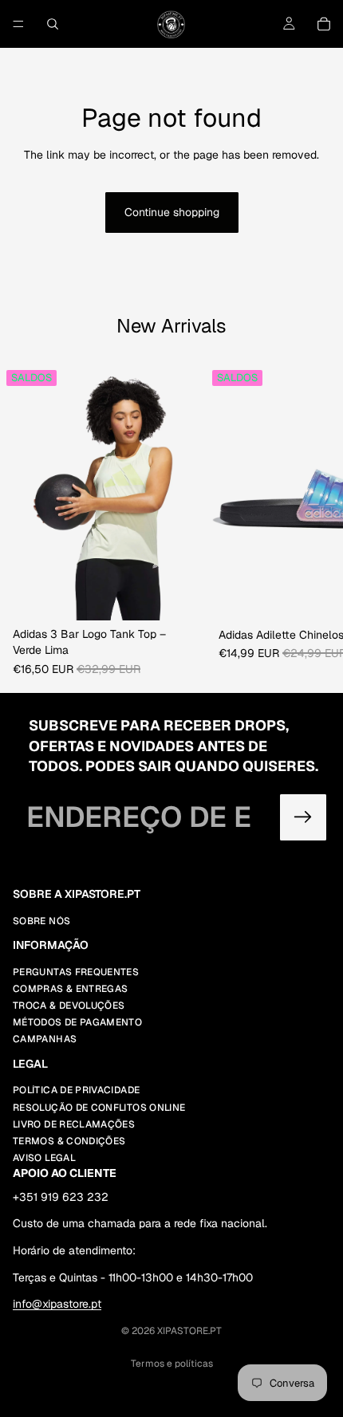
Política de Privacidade (76, 1090)
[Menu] (18, 24)
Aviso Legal (44, 1158)
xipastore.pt (189, 1331)
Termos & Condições (69, 1141)
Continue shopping (171, 212)
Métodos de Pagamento (77, 1023)
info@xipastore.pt (57, 1304)
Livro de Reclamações (74, 1124)
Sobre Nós (41, 921)
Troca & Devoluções (68, 1006)
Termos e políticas (172, 1363)
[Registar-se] (303, 817)
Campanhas (45, 1039)
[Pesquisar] (52, 23)
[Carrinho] (323, 23)
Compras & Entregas (70, 988)
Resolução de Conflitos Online (99, 1107)
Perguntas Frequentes (76, 972)
